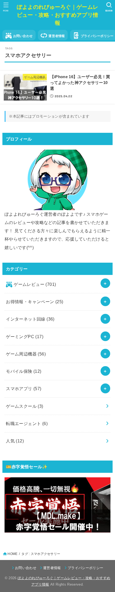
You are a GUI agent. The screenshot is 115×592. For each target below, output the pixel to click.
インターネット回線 (30, 319)
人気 (15, 440)
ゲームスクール (24, 406)
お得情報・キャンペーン (34, 301)
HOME (12, 553)
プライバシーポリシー (85, 568)
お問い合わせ (23, 36)
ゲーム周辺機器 (26, 353)
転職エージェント (27, 423)
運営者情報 (56, 36)
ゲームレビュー (35, 284)
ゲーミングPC (24, 336)
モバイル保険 (23, 371)
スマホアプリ (23, 388)
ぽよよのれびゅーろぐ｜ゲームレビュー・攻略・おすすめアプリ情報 (57, 15)
